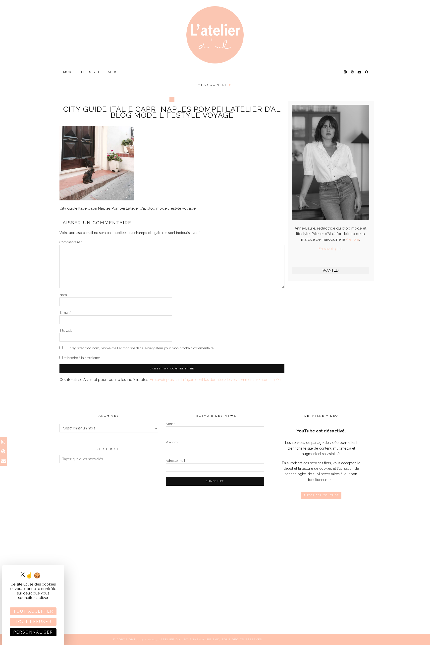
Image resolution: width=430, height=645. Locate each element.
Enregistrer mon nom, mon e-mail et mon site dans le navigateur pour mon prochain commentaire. (140, 348)
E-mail (65, 312)
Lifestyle (90, 72)
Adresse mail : (177, 461)
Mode (68, 72)
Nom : (170, 424)
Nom (64, 295)
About (114, 72)
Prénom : (172, 442)
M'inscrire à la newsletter (81, 358)
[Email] (360, 72)
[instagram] (345, 72)
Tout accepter (33, 611)
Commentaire (70, 242)
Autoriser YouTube (321, 495)
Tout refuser (33, 621)
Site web (65, 330)
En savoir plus (330, 248)
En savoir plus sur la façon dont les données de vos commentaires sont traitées (216, 379)
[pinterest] (352, 72)
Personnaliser (33, 632)
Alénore (352, 239)
